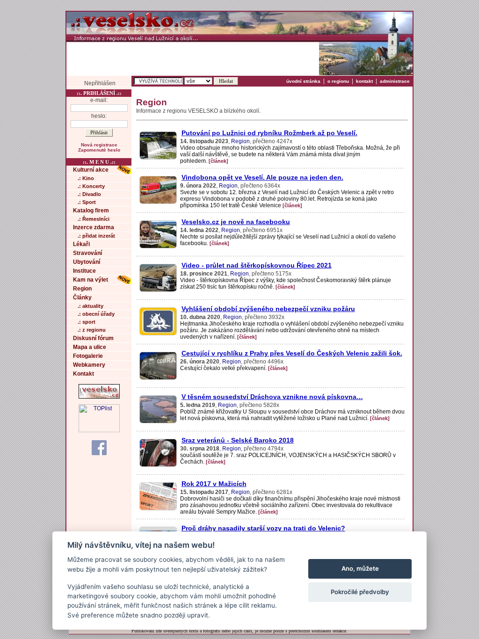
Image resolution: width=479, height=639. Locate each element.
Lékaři (81, 244)
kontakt (364, 81)
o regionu (338, 81)
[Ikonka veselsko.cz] (99, 396)
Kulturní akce (91, 170)
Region (82, 288)
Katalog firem (91, 210)
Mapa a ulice (89, 347)
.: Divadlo (89, 194)
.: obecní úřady (96, 314)
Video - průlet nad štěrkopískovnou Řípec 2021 (256, 265)
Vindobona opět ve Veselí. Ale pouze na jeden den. (262, 177)
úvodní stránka (303, 81)
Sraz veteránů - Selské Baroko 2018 (237, 440)
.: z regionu (92, 330)
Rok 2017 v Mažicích (214, 483)
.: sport (86, 322)
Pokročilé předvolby (360, 591)
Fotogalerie (88, 356)
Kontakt (83, 373)
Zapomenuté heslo (99, 149)
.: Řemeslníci (93, 219)
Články (82, 297)
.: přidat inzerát (96, 236)
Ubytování (86, 262)
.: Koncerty (91, 186)
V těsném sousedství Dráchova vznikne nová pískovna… (272, 396)
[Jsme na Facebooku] (99, 447)
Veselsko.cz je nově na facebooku (235, 221)
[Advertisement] (193, 58)
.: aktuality (90, 306)
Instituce (84, 271)
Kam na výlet (90, 279)
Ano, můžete (360, 568)
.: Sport (87, 202)
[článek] (218, 161)
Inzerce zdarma (93, 227)
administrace (395, 81)
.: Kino (86, 178)
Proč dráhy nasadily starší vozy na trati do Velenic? (263, 528)
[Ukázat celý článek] (158, 159)
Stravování (87, 253)
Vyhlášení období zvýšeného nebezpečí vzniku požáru (268, 308)
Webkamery (89, 365)
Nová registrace (99, 144)
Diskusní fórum (93, 338)
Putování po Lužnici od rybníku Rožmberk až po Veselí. (269, 133)
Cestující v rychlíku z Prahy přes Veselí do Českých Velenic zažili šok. (291, 353)
